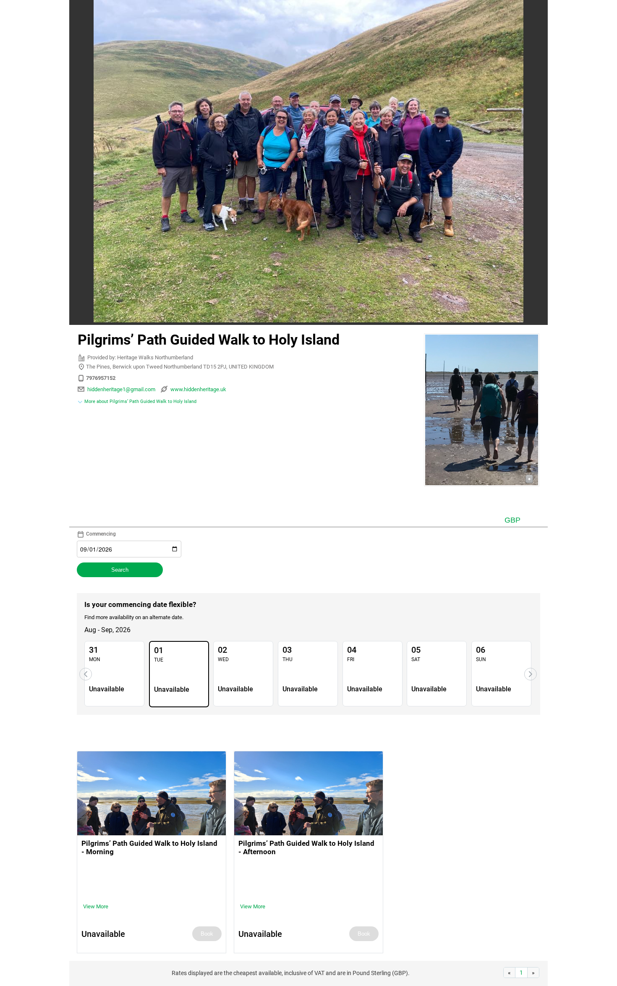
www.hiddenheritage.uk (198, 389)
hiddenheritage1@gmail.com (121, 389)
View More (95, 906)
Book (207, 934)
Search (119, 570)
